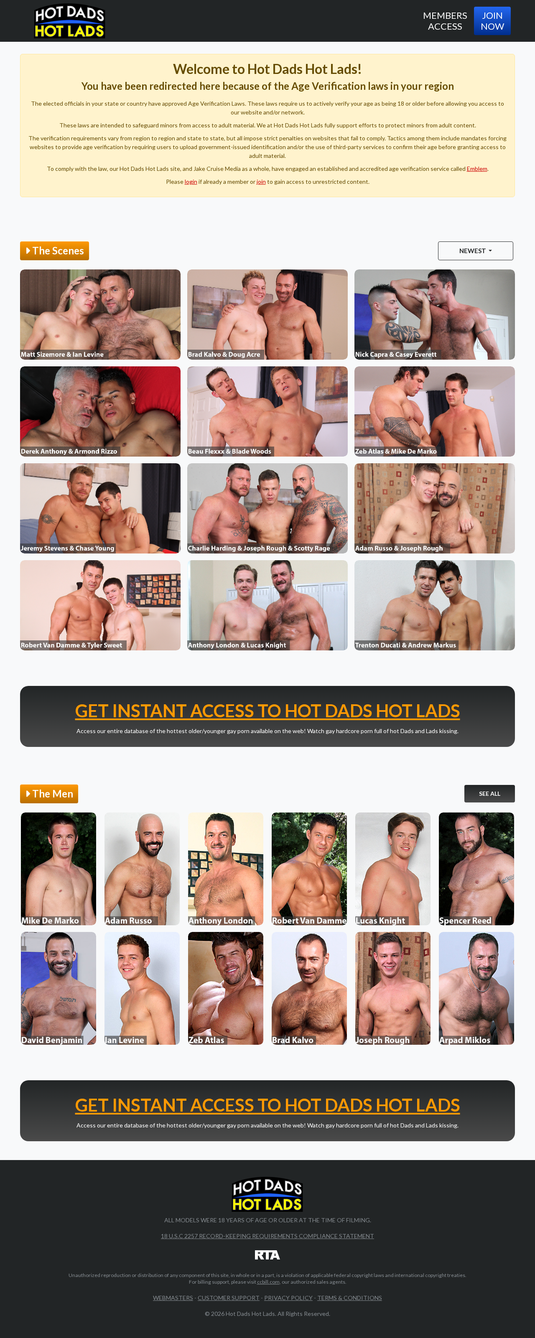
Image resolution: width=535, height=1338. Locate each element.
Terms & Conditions (349, 1297)
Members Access (445, 21)
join (261, 181)
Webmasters (173, 1297)
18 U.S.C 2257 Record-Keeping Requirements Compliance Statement (267, 1235)
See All (489, 793)
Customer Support (229, 1297)
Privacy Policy (288, 1297)
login (191, 181)
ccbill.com (268, 1282)
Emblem (477, 168)
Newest (473, 250)
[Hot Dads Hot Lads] (69, 20)
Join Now (492, 21)
